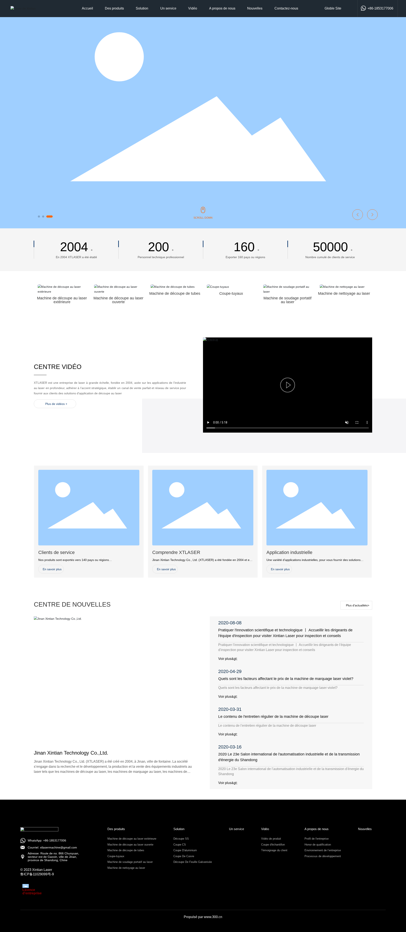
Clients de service (56, 552)
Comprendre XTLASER (176, 552)
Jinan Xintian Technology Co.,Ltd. (71, 753)
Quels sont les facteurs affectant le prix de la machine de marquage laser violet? (285, 679)
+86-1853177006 (380, 8)
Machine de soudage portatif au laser (287, 300)
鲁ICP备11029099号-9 (37, 874)
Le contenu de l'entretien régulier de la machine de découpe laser (273, 716)
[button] (39, 216)
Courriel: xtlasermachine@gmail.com (52, 847)
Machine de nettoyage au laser (344, 293)
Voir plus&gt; (227, 659)
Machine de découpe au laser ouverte (118, 300)
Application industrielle (289, 552)
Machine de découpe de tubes (174, 293)
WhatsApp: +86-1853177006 (47, 840)
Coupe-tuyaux (231, 293)
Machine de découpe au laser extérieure (62, 300)
